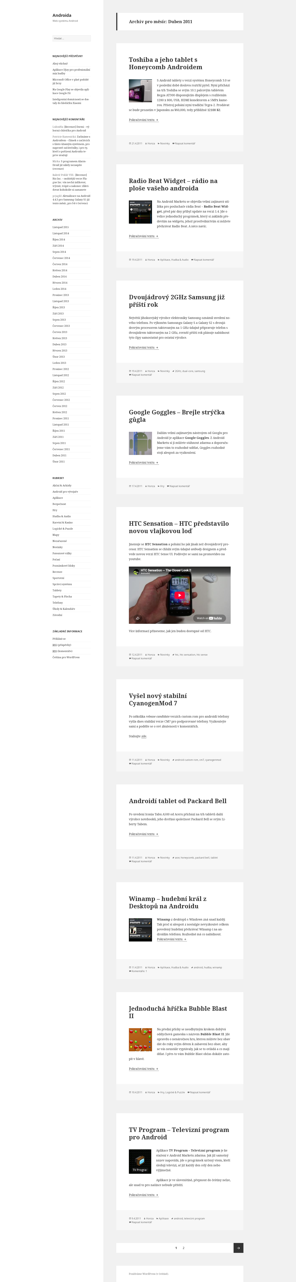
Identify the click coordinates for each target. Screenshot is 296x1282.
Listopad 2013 (61, 301)
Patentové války (62, 553)
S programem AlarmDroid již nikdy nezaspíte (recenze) (69, 165)
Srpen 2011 (59, 443)
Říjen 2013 (59, 307)
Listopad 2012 (61, 375)
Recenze (57, 572)
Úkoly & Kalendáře (64, 609)
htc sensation (187, 654)
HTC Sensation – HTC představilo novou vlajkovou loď (179, 527)
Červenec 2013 (61, 326)
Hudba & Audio (62, 516)
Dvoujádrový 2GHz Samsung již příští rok (177, 300)
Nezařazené (60, 541)
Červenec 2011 (61, 449)
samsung (200, 371)
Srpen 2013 (59, 319)
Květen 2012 (60, 412)
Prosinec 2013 (61, 295)
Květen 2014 (60, 270)
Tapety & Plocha (62, 596)
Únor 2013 (59, 356)
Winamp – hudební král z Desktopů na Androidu (167, 902)
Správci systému (62, 584)
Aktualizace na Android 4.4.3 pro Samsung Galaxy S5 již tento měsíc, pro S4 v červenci (71, 199)
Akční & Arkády (62, 485)
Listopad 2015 (61, 227)
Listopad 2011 (61, 424)
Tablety (57, 590)
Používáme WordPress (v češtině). (149, 1274)
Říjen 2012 (59, 381)
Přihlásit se (59, 638)
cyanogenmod (213, 760)
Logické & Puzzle (63, 528)
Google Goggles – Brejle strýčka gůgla (177, 415)
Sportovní (58, 578)
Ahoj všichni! (60, 63)
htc (177, 654)
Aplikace (58, 498)
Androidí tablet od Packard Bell (178, 801)
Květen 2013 (60, 338)
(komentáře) (62, 651)
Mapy (56, 535)
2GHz (178, 371)
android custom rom (186, 760)
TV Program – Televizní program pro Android (179, 1133)
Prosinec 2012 (61, 369)
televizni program (194, 1218)
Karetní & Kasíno (63, 522)
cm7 (201, 760)
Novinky (58, 547)
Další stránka (238, 1248)
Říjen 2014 (59, 239)
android (198, 967)
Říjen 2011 (59, 430)
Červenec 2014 (61, 258)
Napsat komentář (185, 143)
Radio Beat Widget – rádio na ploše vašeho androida (173, 184)
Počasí (56, 559)
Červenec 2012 (61, 400)
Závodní (57, 615)
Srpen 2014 (59, 252)
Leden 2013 (59, 363)
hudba (207, 967)
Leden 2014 (59, 289)
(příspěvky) (62, 645)
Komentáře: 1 (139, 971)
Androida (62, 15)
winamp (217, 967)
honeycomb (187, 857)
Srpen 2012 (59, 393)
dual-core (187, 371)
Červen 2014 (60, 264)
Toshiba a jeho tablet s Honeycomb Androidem (165, 63)
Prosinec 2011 (61, 418)
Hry (55, 510)
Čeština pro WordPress (66, 657)
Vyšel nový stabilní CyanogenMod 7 (158, 699)
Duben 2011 (59, 455)
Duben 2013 (59, 344)
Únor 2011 (59, 461)
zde (143, 736)
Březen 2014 (60, 282)
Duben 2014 (59, 276)
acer (177, 857)
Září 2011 (58, 437)
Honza (151, 143)
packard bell (202, 857)
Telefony (58, 602)
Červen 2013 (60, 332)
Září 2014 (58, 245)
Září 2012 (58, 387)
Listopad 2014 (61, 233)
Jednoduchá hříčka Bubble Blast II (178, 1012)
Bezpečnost (59, 504)
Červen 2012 (60, 406)
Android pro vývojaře (65, 491)
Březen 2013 (60, 350)
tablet (214, 857)
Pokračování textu (144, 120)
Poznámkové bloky (64, 565)
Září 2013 (58, 313)
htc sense (202, 654)
